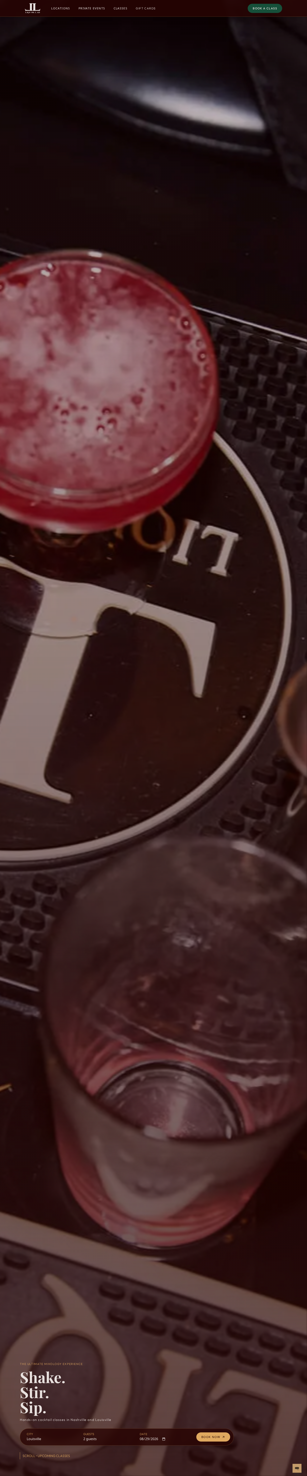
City (30, 1434)
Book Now (210, 1437)
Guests (88, 1434)
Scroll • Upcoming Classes (46, 1456)
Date (143, 1434)
